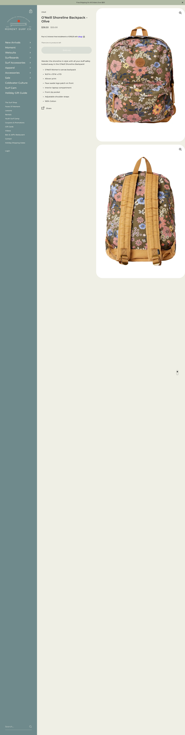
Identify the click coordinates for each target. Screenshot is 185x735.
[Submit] (30, 726)
